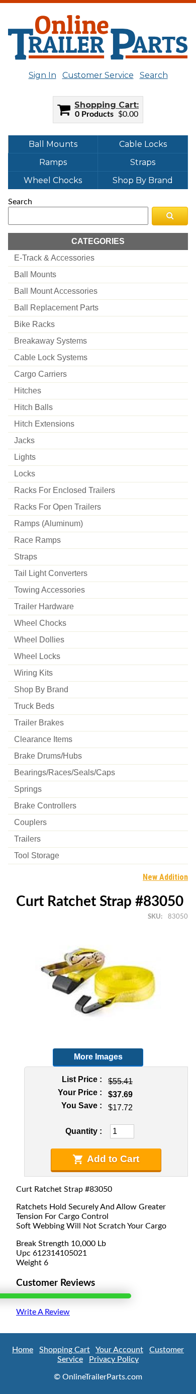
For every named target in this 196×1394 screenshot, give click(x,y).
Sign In (42, 75)
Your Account (119, 1350)
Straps (142, 162)
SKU (154, 917)
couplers (30, 822)
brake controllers (45, 805)
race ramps (37, 540)
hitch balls (33, 407)
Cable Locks (143, 144)
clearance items (43, 739)
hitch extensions (44, 424)
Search (154, 75)
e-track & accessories (54, 258)
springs (28, 789)
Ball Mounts (53, 144)
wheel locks (37, 656)
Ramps (53, 162)
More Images (98, 1056)
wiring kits (33, 673)
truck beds (34, 706)
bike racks (34, 324)
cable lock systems (50, 357)
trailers (27, 839)
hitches (27, 390)
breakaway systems (50, 341)
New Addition (165, 877)
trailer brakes (39, 722)
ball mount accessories (55, 291)
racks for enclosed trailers (64, 490)
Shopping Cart (105, 105)
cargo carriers (40, 374)
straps (25, 556)
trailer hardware (44, 606)
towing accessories (49, 590)
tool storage (36, 855)
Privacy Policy (114, 1359)
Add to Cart (113, 1159)
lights (25, 457)
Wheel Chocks (53, 180)
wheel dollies (39, 639)
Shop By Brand (143, 180)
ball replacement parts (56, 307)
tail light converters (50, 573)
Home (22, 1350)
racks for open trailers (57, 507)
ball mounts (35, 274)
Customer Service (98, 75)
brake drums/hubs (48, 756)
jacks (24, 440)
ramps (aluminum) (48, 523)
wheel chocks (40, 623)
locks (24, 473)
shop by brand (41, 689)
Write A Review (43, 1312)
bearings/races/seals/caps (64, 772)
